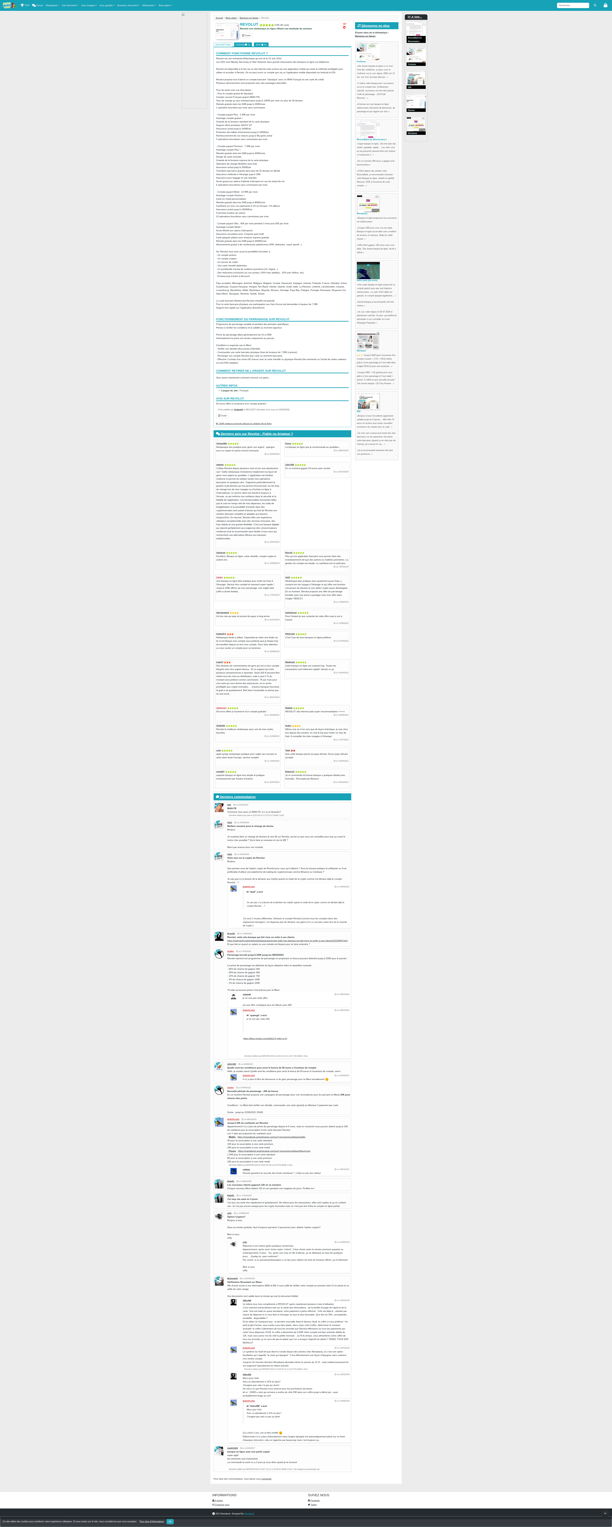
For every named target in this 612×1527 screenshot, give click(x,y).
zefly (229, 1213)
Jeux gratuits (106, 5)
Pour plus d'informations (152, 1521)
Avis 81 (261, 44)
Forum (39, 5)
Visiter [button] (247, 35)
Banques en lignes (249, 18)
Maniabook (51, 5)
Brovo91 (231, 934)
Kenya (288, 443)
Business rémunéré (127, 5)
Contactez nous (221, 1505)
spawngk (247, 994)
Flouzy (232, 1151)
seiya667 (220, 772)
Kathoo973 (221, 634)
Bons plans (164, 5)
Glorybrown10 (222, 613)
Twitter (313, 1505)
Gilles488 (247, 1300)
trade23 (219, 662)
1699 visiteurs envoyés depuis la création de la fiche (245, 423)
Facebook (315, 1500)
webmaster (221, 708)
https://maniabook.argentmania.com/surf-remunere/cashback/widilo (271, 1137)
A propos (218, 1500)
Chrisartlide (221, 443)
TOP (26, 5)
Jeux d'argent (88, 5)
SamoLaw (220, 553)
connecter (266, 1479)
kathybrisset (291, 613)
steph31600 (232, 1448)
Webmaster (148, 5)
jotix (229, 805)
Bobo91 (230, 1181)
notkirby (220, 465)
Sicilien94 (238, 410)
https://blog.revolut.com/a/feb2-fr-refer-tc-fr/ (265, 1038)
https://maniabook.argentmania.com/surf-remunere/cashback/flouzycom (274, 1151)
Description (222, 44)
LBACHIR (289, 465)
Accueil (219, 18)
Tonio (287, 750)
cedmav (246, 1169)
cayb (218, 750)
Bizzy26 (288, 553)
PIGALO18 (290, 634)
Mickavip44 (232, 1278)
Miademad (290, 662)
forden (288, 726)
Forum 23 (243, 44)
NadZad (288, 708)
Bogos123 (290, 772)
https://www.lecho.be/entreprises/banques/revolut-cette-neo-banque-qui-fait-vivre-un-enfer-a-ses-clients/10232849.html (287, 940)
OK (170, 1521)
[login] (605, 5)
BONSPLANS (249, 887)
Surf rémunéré (69, 5)
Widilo (232, 1137)
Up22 (287, 577)
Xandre (219, 577)
